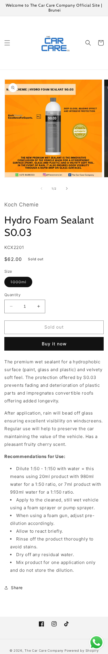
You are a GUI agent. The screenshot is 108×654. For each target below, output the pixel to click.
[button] (7, 42)
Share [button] (17, 587)
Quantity (12, 294)
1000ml (21, 283)
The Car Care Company (43, 650)
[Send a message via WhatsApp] (96, 642)
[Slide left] (41, 188)
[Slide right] (66, 188)
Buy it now (54, 344)
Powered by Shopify (82, 650)
